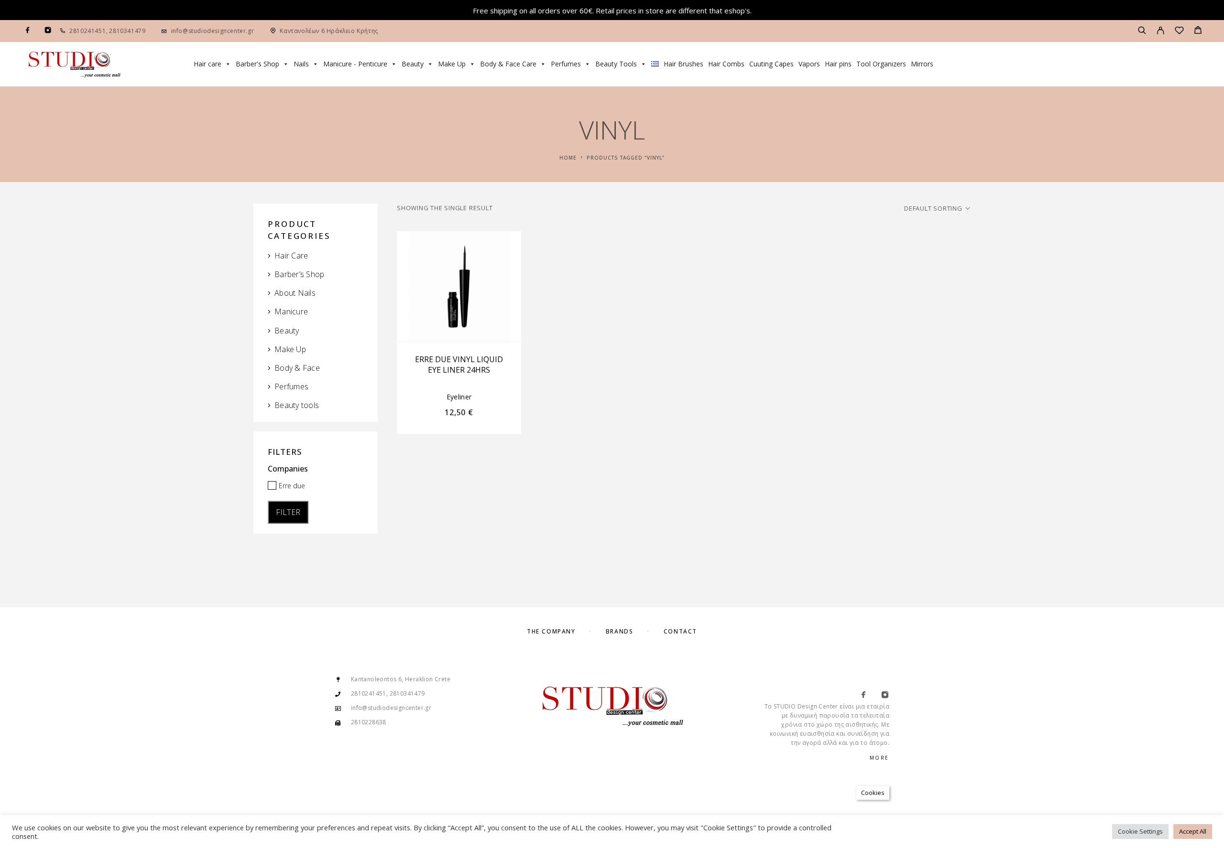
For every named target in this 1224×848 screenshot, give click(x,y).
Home (568, 157)
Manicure (291, 311)
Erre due (292, 485)
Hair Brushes (683, 63)
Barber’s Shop (299, 274)
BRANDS (619, 631)
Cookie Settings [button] (1140, 831)
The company (551, 631)
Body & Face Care (508, 63)
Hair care (207, 63)
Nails (301, 63)
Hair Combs (726, 63)
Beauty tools (296, 405)
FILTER (288, 512)
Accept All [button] (1192, 831)
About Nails (295, 293)
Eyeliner (459, 396)
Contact (680, 631)
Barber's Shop (257, 63)
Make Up (452, 63)
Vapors (809, 63)
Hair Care (291, 255)
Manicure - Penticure (355, 63)
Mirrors (922, 63)
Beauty (413, 63)
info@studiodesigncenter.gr (212, 31)
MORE (879, 757)
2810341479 (127, 31)
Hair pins (838, 63)
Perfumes (566, 63)
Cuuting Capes (771, 63)
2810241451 (87, 31)
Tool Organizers (881, 63)
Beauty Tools (616, 63)
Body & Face (297, 368)
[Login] (1160, 31)
